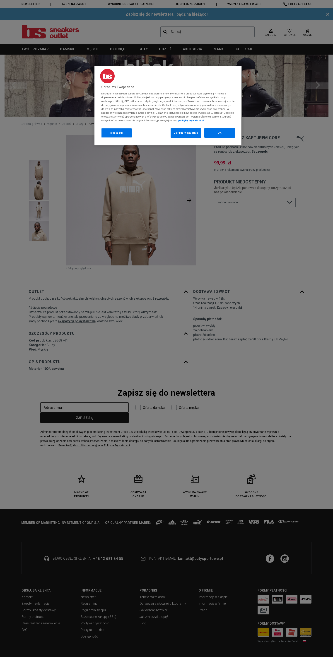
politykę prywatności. (191, 120)
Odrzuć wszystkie (186, 132)
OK (220, 132)
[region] (168, 105)
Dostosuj (116, 132)
